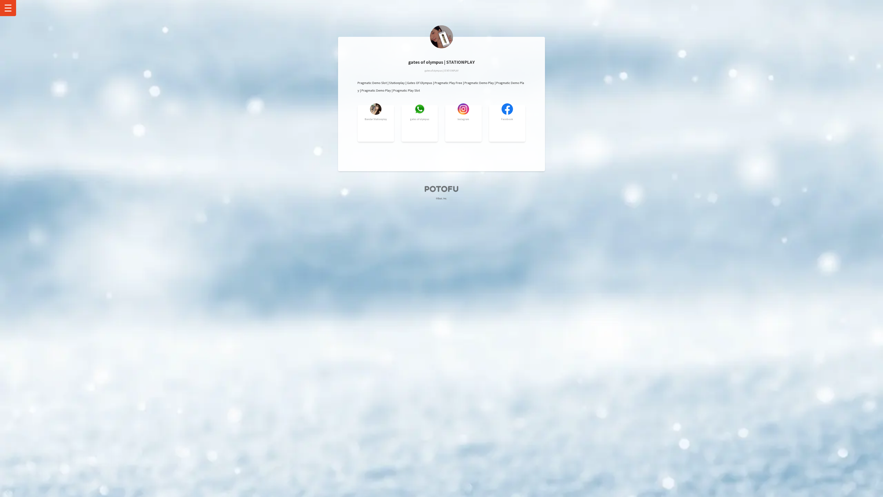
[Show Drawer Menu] (8, 8)
